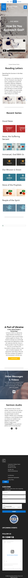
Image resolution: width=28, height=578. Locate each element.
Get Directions (11, 475)
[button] (14, 391)
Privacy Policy (11, 479)
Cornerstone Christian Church (7, 568)
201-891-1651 (11, 469)
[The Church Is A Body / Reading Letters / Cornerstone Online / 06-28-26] (9, 100)
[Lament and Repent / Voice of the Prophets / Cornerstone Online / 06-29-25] (9, 192)
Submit (14, 511)
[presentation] (12, 506)
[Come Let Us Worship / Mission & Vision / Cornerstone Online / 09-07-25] (9, 177)
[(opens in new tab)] (14, 519)
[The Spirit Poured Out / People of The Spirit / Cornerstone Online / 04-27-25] (9, 208)
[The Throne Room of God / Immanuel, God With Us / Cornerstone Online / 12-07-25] (9, 162)
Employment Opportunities (13, 477)
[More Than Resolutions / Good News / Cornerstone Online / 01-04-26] (9, 128)
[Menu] (25, 7)
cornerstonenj (16, 568)
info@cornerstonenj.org (13, 471)
